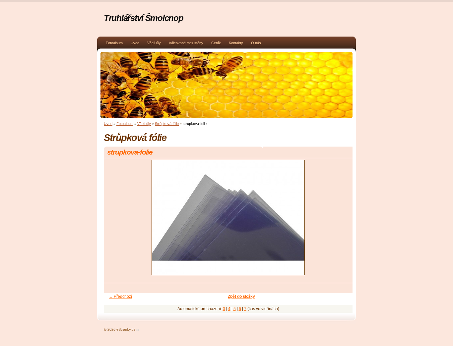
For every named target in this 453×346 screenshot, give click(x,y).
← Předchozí (120, 296)
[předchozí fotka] (114, 220)
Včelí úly (154, 43)
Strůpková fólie (167, 124)
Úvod (135, 43)
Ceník (216, 43)
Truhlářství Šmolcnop (143, 18)
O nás (256, 43)
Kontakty (236, 43)
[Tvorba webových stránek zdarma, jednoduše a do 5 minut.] (138, 329)
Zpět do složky (241, 296)
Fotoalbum (114, 43)
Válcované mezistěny (186, 43)
